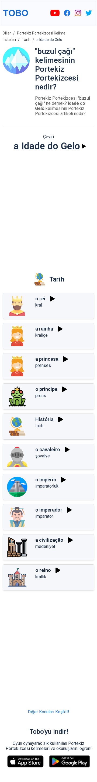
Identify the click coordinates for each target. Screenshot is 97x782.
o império (45, 479)
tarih (39, 425)
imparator (44, 516)
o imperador (48, 510)
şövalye (42, 455)
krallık (40, 576)
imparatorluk (46, 486)
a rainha (44, 329)
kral (38, 305)
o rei (40, 298)
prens (40, 395)
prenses (43, 365)
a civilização (49, 540)
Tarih (26, 39)
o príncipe (46, 389)
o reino (43, 570)
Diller (7, 33)
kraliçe (41, 335)
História (44, 419)
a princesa (46, 359)
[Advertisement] (48, 208)
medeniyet (45, 546)
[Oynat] (84, 146)
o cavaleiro (47, 449)
